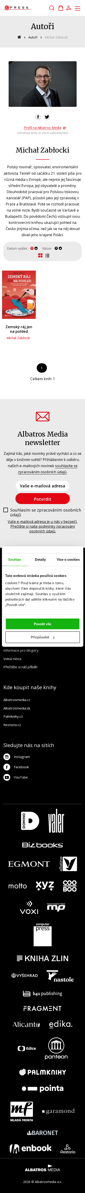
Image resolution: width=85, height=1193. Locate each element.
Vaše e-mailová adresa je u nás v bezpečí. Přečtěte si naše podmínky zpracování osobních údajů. (42, 526)
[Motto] (17, 886)
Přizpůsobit (40, 637)
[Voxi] (29, 907)
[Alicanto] (26, 1024)
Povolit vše (42, 624)
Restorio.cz (12, 724)
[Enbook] (30, 1149)
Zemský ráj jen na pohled (18, 329)
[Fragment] (42, 1008)
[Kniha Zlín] (42, 958)
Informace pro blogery (21, 650)
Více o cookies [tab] (68, 559)
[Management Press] (56, 907)
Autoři (32, 37)
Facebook (21, 767)
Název (46, 248)
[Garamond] (58, 1111)
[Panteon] (56, 1048)
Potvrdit (42, 499)
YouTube (21, 777)
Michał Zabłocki (18, 337)
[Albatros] (68, 864)
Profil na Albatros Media (42, 127)
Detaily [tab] (40, 559)
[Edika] (61, 1024)
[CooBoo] (69, 886)
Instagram (22, 756)
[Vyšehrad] (24, 976)
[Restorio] (68, 1149)
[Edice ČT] (26, 1048)
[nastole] (60, 976)
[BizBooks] (42, 844)
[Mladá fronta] (22, 1111)
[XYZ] (44, 886)
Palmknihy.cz (13, 716)
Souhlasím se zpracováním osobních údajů (45, 512)
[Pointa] (42, 1088)
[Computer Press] (42, 935)
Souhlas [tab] (14, 559)
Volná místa (12, 658)
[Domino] (30, 820)
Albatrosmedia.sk (16, 708)
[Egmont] (28, 864)
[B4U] (42, 993)
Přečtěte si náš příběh (20, 667)
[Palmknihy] (42, 1072)
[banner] (29, 7)
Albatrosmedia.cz (16, 699)
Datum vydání (17, 248)
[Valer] (56, 820)
